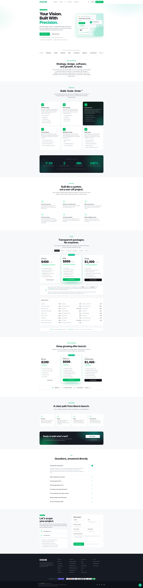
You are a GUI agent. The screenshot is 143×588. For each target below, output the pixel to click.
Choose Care (50, 380)
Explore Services (55, 34)
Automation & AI (72, 565)
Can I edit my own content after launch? (71, 489)
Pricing (82, 567)
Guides (82, 563)
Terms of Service (96, 561)
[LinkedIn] (99, 585)
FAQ (82, 570)
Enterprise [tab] (81, 250)
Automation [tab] (75, 250)
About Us (59, 561)
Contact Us (59, 572)
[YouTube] (104, 585)
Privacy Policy (96, 563)
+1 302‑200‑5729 (93, 439)
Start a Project (99, 1)
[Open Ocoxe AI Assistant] (140, 585)
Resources (70, 1)
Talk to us (52, 288)
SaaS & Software (72, 570)
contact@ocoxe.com (47, 531)
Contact (92, 1)
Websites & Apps (72, 561)
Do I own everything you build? (71, 501)
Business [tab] (62, 250)
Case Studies (83, 565)
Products (61, 1)
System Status (84, 572)
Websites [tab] (57, 250)
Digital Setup (71, 572)
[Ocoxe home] (43, 2)
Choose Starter (71, 279)
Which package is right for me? (71, 485)
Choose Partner (93, 380)
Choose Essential (93, 279)
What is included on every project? (71, 477)
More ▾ (86, 250)
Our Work (59, 567)
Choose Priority (71, 379)
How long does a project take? (71, 465)
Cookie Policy (95, 565)
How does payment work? (71, 481)
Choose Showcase (50, 279)
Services (55, 1)
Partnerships (59, 565)
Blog (82, 561)
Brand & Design (72, 563)
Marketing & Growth (73, 567)
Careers (59, 570)
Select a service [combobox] (77, 531)
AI (65, 1)
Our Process (59, 563)
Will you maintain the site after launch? (71, 497)
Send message (79, 544)
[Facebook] (97, 585)
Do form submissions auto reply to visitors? (71, 493)
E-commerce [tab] (68, 250)
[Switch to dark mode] (89, 2)
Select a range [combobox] (91, 531)
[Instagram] (102, 585)
